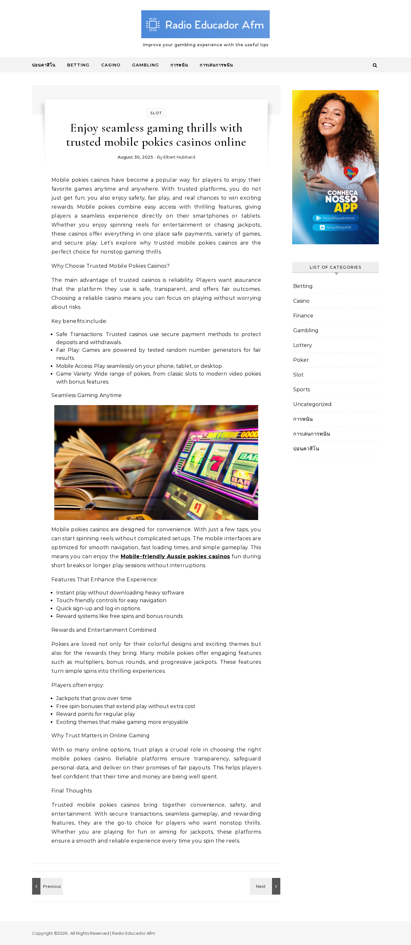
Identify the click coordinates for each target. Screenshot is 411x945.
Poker (301, 360)
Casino (110, 64)
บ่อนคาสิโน (44, 64)
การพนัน (179, 64)
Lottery (302, 345)
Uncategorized (312, 404)
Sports (301, 389)
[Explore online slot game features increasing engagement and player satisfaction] (265, 886)
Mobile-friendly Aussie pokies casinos (175, 556)
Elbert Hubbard (179, 157)
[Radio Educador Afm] (205, 26)
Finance (303, 316)
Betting (78, 64)
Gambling (145, 64)
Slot (156, 113)
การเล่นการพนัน (216, 64)
